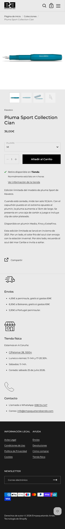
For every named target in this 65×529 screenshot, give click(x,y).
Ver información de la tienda (24, 182)
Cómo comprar (41, 451)
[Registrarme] (55, 480)
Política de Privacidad (15, 451)
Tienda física (39, 457)
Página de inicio (12, 16)
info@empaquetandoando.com (35, 411)
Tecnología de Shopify (15, 518)
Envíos (36, 439)
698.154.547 (40, 405)
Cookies (8, 457)
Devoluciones (40, 445)
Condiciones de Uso (14, 445)
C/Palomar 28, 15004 (20, 352)
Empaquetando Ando (43, 515)
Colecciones (30, 16)
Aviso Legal (10, 439)
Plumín (10, 143)
